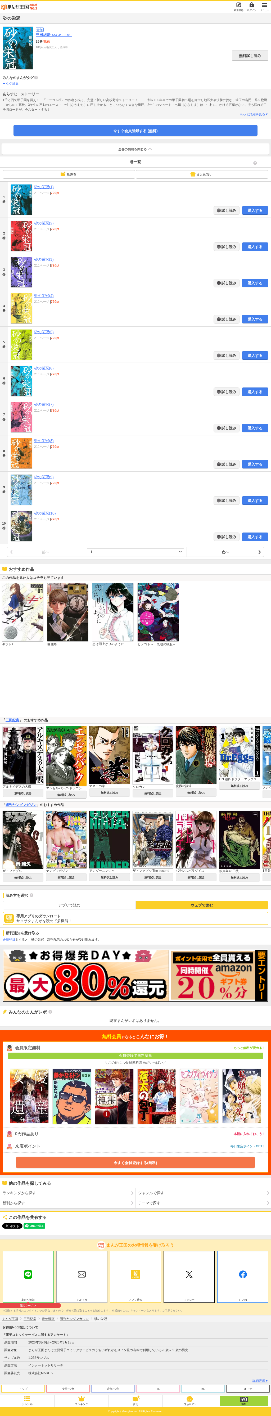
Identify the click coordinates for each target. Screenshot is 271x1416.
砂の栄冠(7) (44, 404)
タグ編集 (12, 83)
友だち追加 (28, 1300)
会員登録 (9, 939)
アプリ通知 (135, 1299)
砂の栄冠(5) (44, 332)
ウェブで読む (202, 905)
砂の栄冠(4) (44, 296)
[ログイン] (251, 4)
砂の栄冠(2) (44, 223)
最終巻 (71, 174)
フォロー (189, 1299)
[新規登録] (238, 4)
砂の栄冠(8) (44, 441)
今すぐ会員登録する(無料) (135, 1163)
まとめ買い (205, 174)
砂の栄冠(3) (44, 259)
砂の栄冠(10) (45, 513)
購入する (255, 210)
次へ (225, 552)
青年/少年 (113, 1388)
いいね (243, 1299)
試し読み (228, 210)
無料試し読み (250, 55)
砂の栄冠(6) (44, 368)
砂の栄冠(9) (44, 477)
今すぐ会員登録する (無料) (135, 131)
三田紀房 (54, 35)
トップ (23, 1388)
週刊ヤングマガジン (21, 805)
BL (203, 1388)
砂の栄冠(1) (44, 187)
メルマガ (81, 1299)
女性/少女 (68, 1388)
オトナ (248, 1388)
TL (158, 1388)
